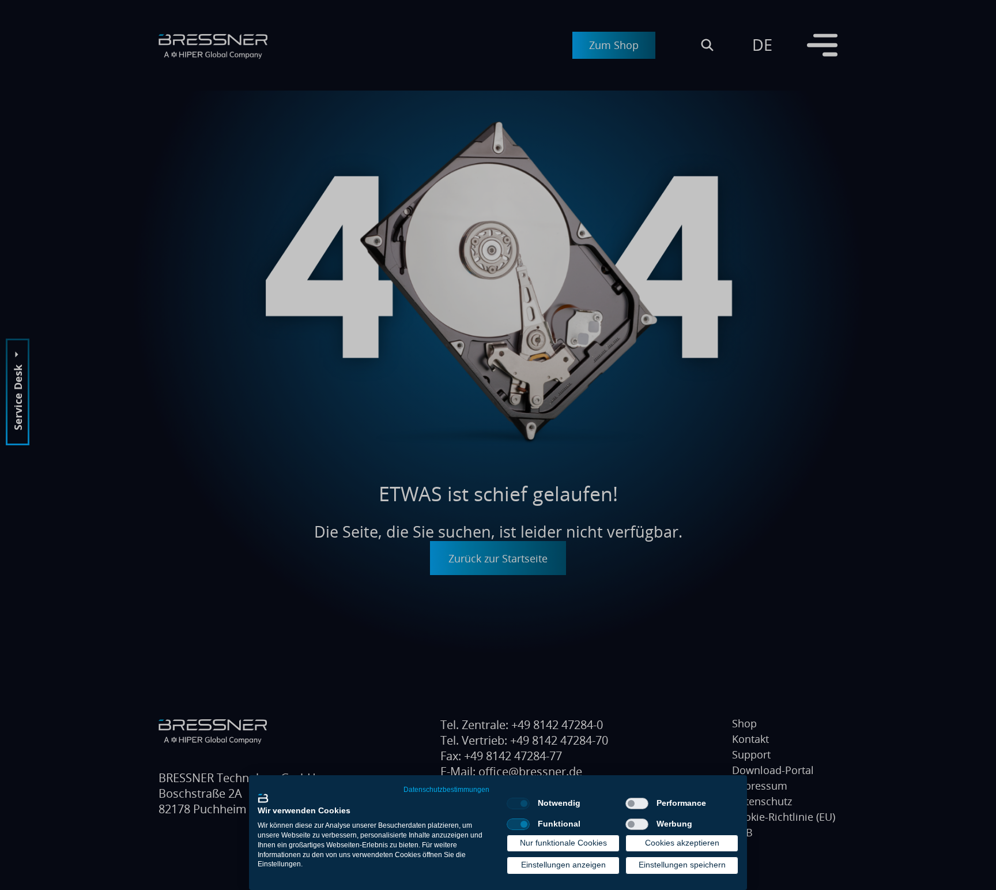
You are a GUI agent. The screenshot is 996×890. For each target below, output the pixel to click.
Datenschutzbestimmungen (446, 789)
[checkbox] (518, 803)
